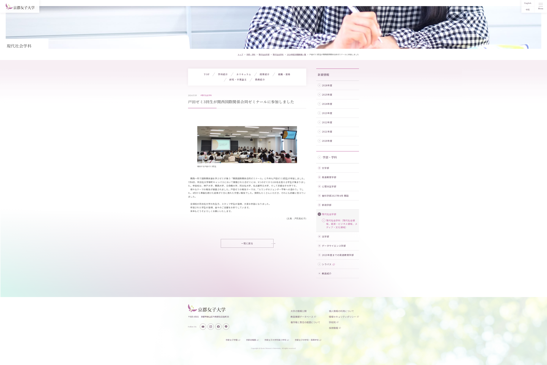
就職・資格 (284, 74)
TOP (206, 74)
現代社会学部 (329, 214)
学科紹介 (223, 74)
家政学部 (326, 205)
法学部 (325, 236)
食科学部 (335, 195)
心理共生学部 (329, 186)
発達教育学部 (329, 177)
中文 (528, 9)
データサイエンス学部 (334, 245)
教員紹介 (326, 273)
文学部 (325, 168)
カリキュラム (243, 74)
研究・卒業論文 (238, 79)
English (527, 3)
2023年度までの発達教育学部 (338, 255)
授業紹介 (265, 74)
